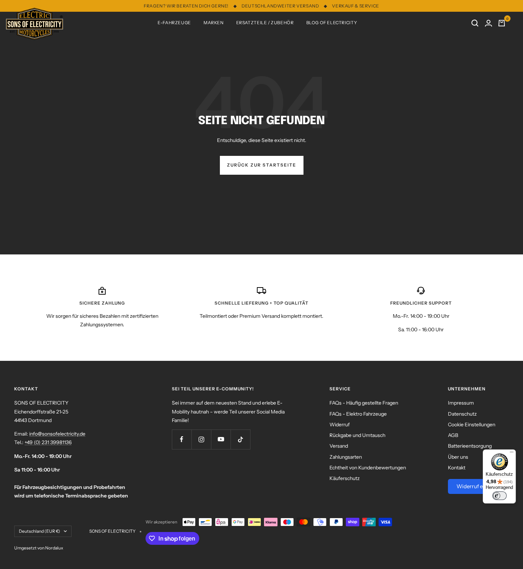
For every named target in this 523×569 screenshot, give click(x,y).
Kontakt (456, 467)
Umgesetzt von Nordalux (38, 547)
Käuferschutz (344, 478)
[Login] (488, 23)
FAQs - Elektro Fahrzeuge (358, 414)
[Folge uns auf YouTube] (221, 439)
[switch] (499, 495)
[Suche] (475, 23)
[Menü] (511, 453)
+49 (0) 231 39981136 (48, 442)
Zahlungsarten (345, 457)
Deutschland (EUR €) (39, 531)
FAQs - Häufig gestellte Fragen (363, 403)
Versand (338, 446)
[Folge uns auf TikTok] (240, 439)
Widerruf (339, 424)
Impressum (461, 403)
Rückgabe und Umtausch (357, 435)
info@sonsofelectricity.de (57, 434)
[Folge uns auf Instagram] (201, 439)
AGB (453, 435)
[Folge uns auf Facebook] (181, 439)
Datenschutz (462, 414)
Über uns (458, 457)
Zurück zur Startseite (261, 165)
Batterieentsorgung (470, 446)
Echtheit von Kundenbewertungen (367, 467)
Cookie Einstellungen (471, 424)
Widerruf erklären (478, 486)
